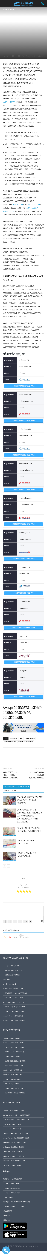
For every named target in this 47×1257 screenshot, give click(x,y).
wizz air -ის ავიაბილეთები (13, 1111)
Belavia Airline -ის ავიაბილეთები (15, 1134)
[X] (11, 756)
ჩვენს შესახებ (8, 1198)
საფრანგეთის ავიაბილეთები (15, 993)
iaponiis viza (13, 738)
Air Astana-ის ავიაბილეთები (14, 1161)
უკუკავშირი (7, 1211)
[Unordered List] (16, 921)
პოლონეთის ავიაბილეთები (14, 1021)
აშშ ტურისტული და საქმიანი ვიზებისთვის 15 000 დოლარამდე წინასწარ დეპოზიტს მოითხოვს (29, 816)
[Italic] (6, 921)
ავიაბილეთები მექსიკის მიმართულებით (36, 775)
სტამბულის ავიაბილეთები (14, 1043)
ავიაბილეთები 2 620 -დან (24, 386)
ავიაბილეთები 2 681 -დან (23, 559)
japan (21, 738)
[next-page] (8, 866)
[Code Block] (21, 921)
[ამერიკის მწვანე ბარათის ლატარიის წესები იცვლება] (9, 800)
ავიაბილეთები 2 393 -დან (24, 421)
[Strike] (11, 921)
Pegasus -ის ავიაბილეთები (13, 1124)
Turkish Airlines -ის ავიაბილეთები (16, 1120)
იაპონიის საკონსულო (26, 742)
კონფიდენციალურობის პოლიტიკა (17, 1202)
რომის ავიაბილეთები (12, 1079)
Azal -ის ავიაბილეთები (12, 1129)
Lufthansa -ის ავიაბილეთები (13, 1156)
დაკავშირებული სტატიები (16, 787)
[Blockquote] (19, 921)
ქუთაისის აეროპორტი (12, 1184)
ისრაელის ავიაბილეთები (13, 1012)
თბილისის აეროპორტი (12, 1179)
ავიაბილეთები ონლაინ (12, 971)
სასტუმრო (18, 205)
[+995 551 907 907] (44, 4)
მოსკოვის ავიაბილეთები (13, 1048)
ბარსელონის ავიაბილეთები (15, 1061)
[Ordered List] (14, 921)
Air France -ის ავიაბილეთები (14, 1147)
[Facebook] (5, 756)
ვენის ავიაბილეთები (11, 1084)
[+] (30, 922)
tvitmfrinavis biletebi (9, 984)
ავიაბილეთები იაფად (12, 966)
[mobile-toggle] (4, 3)
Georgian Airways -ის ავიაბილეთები (16, 1115)
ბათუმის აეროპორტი (11, 1188)
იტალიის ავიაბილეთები (13, 989)
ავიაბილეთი (34, 205)
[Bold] (4, 921)
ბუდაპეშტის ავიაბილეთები (14, 1093)
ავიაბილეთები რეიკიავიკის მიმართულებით (10, 775)
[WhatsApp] (17, 756)
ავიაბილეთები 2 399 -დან (24, 490)
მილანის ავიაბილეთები (13, 1066)
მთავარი (4, 10)
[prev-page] (4, 866)
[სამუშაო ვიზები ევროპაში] (9, 843)
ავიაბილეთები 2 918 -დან (23, 593)
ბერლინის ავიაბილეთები (13, 1052)
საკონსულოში (10, 102)
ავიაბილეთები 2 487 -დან (23, 524)
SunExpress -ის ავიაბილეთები (14, 1143)
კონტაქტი (6, 1220)
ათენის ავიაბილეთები (12, 1057)
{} (26, 922)
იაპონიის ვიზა (29, 738)
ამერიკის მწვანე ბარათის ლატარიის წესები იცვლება (30, 800)
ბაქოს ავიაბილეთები (11, 1038)
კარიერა (6, 1216)
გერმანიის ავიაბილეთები (13, 1002)
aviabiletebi (6, 980)
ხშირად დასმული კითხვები (14, 1207)
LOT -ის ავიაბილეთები (12, 1165)
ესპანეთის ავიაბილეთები (13, 998)
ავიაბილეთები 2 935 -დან (24, 697)
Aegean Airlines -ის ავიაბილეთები (16, 1138)
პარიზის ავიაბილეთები (12, 1070)
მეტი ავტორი (10, 791)
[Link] (24, 921)
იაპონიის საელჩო (10, 742)
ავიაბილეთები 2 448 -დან (23, 628)
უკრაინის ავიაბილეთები (13, 1016)
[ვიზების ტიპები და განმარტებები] (9, 856)
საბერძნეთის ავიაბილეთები (15, 1007)
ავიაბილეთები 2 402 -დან (23, 455)
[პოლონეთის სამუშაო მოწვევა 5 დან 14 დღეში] (9, 831)
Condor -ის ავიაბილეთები (13, 1152)
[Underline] (9, 921)
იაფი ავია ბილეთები (11, 975)
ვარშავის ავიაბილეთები (13, 1089)
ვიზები (12, 10)
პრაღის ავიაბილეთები (12, 1075)
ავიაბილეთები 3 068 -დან (24, 662)
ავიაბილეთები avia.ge (11, 1193)
